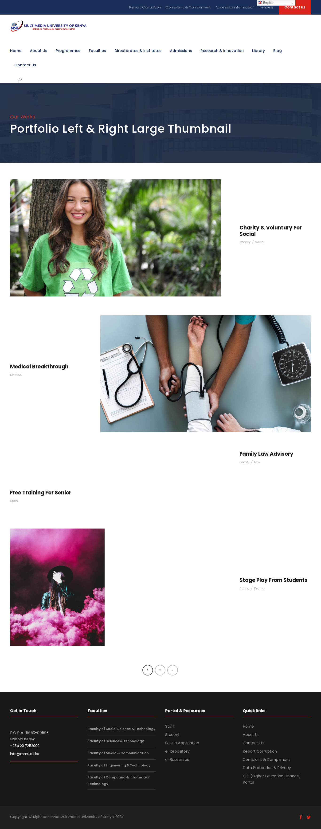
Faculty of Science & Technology (116, 741)
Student (172, 734)
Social (259, 242)
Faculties (97, 50)
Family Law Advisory (266, 454)
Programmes (68, 50)
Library (258, 50)
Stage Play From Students (273, 580)
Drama (259, 588)
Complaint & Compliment (188, 7)
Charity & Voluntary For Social (270, 230)
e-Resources (177, 759)
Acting (244, 588)
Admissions (181, 50)
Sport (14, 500)
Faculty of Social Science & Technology (121, 728)
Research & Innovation (222, 50)
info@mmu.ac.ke (24, 753)
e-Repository (177, 751)
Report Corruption (145, 7)
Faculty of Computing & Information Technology (119, 780)
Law (257, 462)
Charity (245, 242)
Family (244, 462)
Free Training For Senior (40, 492)
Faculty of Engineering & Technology (119, 765)
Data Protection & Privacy (267, 767)
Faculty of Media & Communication (118, 753)
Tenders (266, 7)
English (267, 2)
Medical (16, 375)
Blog (277, 50)
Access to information (234, 7)
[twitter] (309, 817)
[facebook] (300, 817)
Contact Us (294, 7)
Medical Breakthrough (39, 366)
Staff (169, 726)
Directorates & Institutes (137, 50)
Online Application (182, 743)
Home (15, 50)
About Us (38, 50)
